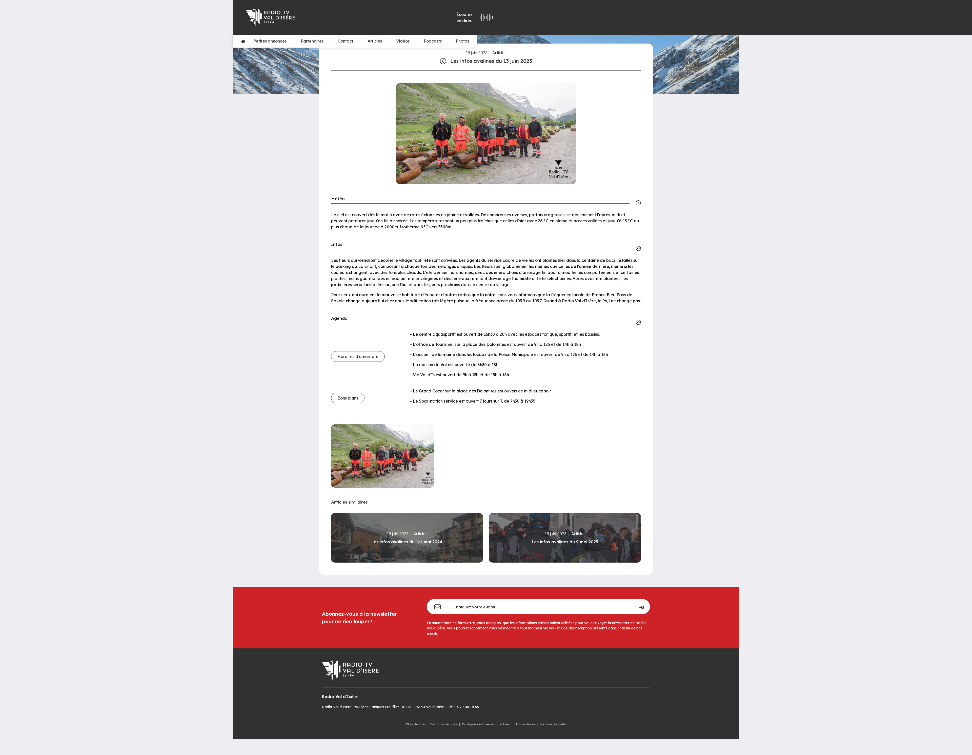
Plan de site (415, 724)
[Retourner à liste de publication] (443, 61)
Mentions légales (443, 724)
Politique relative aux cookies (486, 724)
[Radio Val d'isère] (318, 17)
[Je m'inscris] (641, 606)
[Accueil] (243, 41)
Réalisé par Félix (553, 724)
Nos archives (524, 724)
